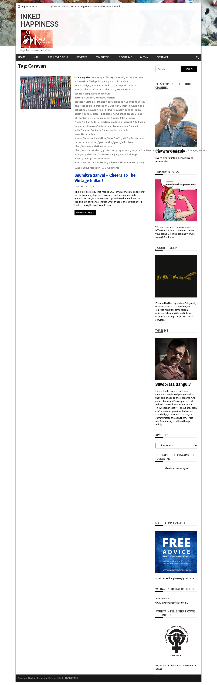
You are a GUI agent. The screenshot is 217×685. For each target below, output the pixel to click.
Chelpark (109, 85)
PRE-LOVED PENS (58, 57)
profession (109, 150)
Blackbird (115, 81)
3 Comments (112, 167)
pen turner (91, 142)
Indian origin (103, 118)
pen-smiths (105, 142)
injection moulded (110, 122)
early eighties (115, 101)
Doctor (101, 101)
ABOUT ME (125, 57)
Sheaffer (92, 154)
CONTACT (162, 57)
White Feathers (117, 162)
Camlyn (85, 85)
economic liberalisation (94, 105)
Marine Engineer (91, 130)
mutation (101, 138)
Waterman (88, 162)
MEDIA (144, 57)
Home (21, 57)
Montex (88, 138)
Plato (85, 150)
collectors (109, 89)
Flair (124, 105)
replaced (147, 150)
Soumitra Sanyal (108, 154)
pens (117, 142)
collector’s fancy (91, 89)
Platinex (86, 146)
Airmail (120, 77)
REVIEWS (81, 57)
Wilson (132, 162)
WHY (37, 57)
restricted (171, 150)
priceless (96, 150)
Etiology (114, 105)
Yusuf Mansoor (91, 167)
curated (100, 97)
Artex (129, 77)
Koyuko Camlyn (95, 126)
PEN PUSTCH (102, 57)
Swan (123, 154)
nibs (110, 138)
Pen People (98, 77)
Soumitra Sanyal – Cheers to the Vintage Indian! (105, 177)
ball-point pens (98, 81)
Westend (101, 162)
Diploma (90, 101)
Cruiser (89, 97)
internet (127, 122)
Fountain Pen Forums (100, 109)
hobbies (105, 113)
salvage (192, 150)
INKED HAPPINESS (39, 20)
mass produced (112, 130)
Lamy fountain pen (117, 126)
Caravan (96, 85)
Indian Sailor (90, 122)
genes (87, 113)
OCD (125, 138)
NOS (118, 138)
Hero (96, 113)
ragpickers (123, 150)
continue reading (84, 212)
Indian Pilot (119, 118)
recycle (136, 150)
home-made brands (123, 113)
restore (159, 150)
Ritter (182, 150)
